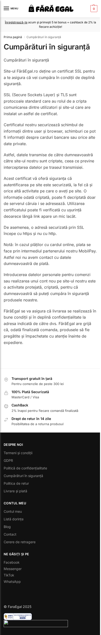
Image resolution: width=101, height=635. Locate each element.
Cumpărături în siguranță (23, 476)
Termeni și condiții (18, 453)
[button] (93, 8)
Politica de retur (16, 483)
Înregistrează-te (16, 22)
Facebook (12, 562)
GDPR (8, 460)
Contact (10, 534)
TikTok (9, 575)
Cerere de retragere (20, 542)
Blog (7, 527)
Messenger (13, 569)
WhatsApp (12, 581)
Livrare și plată (15, 491)
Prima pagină (13, 37)
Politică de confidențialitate (25, 468)
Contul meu (13, 511)
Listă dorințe (14, 519)
